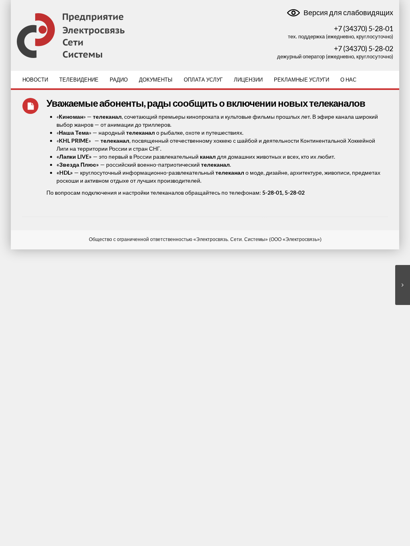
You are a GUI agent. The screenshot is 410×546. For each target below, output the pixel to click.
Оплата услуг (203, 79)
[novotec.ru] (71, 35)
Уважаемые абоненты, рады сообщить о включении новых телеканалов (205, 103)
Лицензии (248, 79)
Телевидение (78, 79)
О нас (348, 79)
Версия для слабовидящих (347, 12)
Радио (119, 79)
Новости (35, 79)
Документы (156, 79)
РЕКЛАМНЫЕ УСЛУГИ (301, 79)
